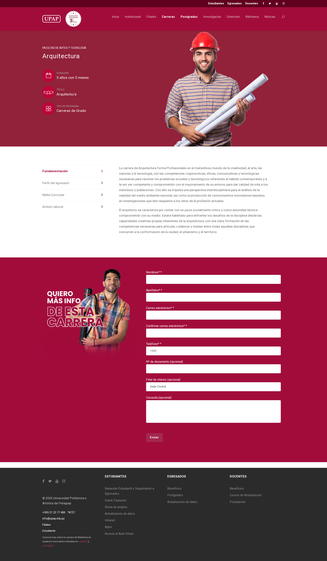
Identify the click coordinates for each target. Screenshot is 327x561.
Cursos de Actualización (246, 495)
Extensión (233, 17)
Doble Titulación (115, 500)
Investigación (212, 17)
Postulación (237, 502)
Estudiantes (216, 3)
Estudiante (48, 530)
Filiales (151, 17)
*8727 (71, 512)
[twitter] (270, 3)
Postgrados (189, 17)
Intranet (110, 520)
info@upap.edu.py (53, 518)
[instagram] (284, 3)
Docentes (251, 3)
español (83, 541)
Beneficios (174, 488)
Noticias (269, 17)
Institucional (133, 17)
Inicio (115, 17)
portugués (48, 545)
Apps (108, 527)
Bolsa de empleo (116, 507)
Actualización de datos (120, 513)
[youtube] (277, 3)
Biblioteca (252, 17)
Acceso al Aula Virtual (119, 533)
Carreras (168, 17)
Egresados (234, 3)
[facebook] (263, 3)
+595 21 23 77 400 (53, 512)
